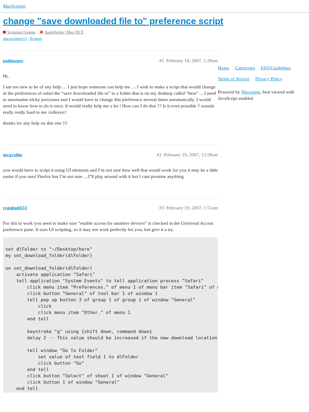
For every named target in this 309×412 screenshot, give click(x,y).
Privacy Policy (268, 78)
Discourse (250, 92)
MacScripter (14, 6)
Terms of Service (234, 78)
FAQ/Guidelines (276, 67)
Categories (245, 67)
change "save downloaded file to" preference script (113, 21)
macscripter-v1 (15, 38)
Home (223, 67)
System (36, 38)
